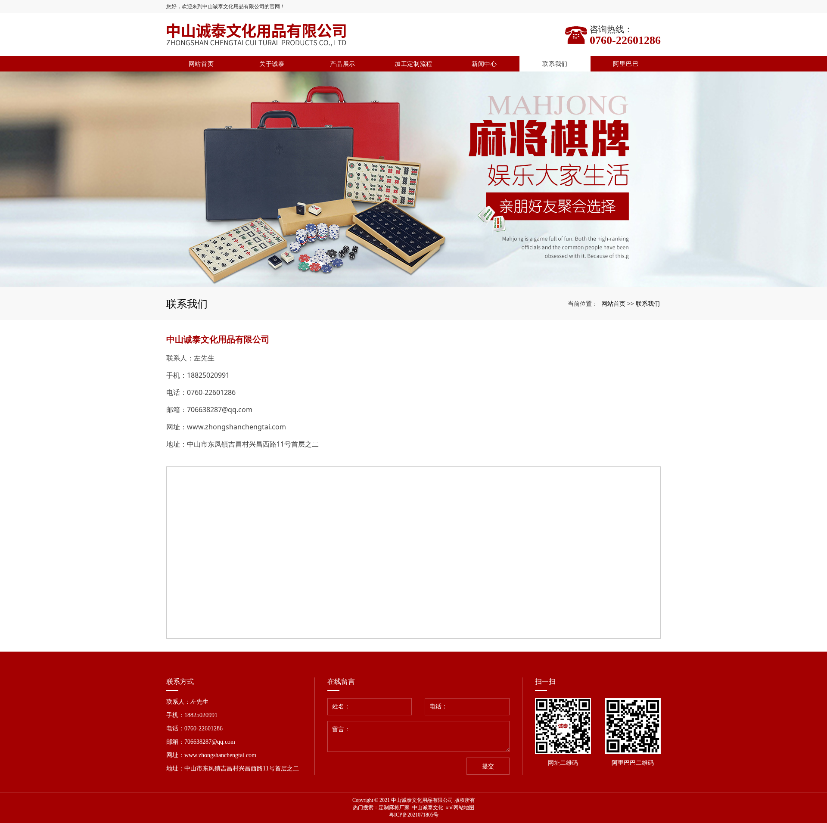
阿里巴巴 (625, 63)
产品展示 (342, 63)
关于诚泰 (272, 63)
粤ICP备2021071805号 (413, 815)
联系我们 (555, 63)
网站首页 (201, 63)
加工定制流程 (413, 63)
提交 (488, 766)
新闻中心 (484, 63)
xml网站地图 (460, 807)
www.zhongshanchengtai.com (236, 427)
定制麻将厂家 (394, 807)
